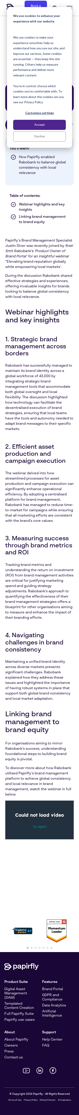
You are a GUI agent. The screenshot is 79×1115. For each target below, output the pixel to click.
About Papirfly (16, 1039)
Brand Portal (52, 989)
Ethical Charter (48, 1100)
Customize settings (39, 113)
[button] (28, 948)
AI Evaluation (64, 1100)
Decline (39, 136)
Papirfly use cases (19, 1020)
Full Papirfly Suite (19, 1014)
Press (9, 1051)
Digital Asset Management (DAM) (15, 993)
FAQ (45, 1045)
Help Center (52, 1039)
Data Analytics (54, 1005)
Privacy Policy (31, 1100)
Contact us (13, 1057)
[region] (39, 933)
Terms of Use (15, 1100)
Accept (39, 124)
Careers (11, 1045)
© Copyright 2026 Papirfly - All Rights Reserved (39, 1094)
